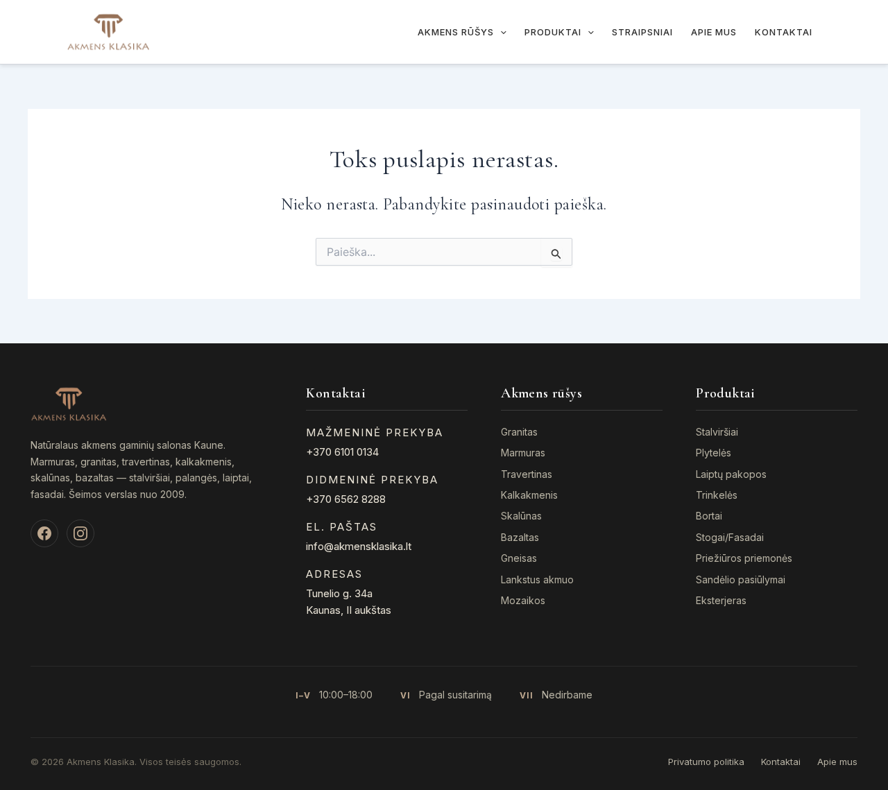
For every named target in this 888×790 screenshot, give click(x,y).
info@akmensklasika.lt (358, 546)
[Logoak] (108, 30)
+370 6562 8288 (346, 499)
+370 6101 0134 (342, 451)
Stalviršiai (717, 432)
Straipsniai (642, 31)
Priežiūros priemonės (744, 558)
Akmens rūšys (456, 31)
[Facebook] (44, 533)
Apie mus (714, 31)
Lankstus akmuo (537, 579)
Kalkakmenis (529, 495)
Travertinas (526, 474)
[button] (500, 32)
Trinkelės (716, 495)
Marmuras (523, 452)
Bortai (709, 516)
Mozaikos (523, 600)
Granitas (519, 432)
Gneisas (519, 558)
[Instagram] (80, 533)
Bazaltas (520, 537)
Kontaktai (783, 31)
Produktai (552, 31)
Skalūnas (521, 516)
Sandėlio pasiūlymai (740, 579)
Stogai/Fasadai (730, 537)
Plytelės (713, 452)
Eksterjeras (721, 600)
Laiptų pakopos (731, 474)
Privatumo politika (706, 761)
